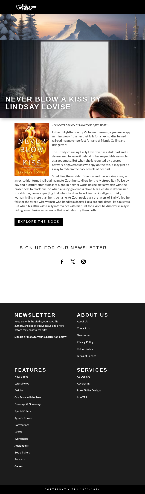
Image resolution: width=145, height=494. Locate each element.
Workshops (21, 439)
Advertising (83, 383)
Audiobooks (21, 445)
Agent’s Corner (23, 418)
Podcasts (19, 459)
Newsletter (83, 335)
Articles (18, 390)
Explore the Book (39, 221)
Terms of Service (86, 356)
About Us (82, 321)
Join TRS (82, 397)
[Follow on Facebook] (61, 262)
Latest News (21, 383)
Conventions (21, 425)
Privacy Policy (85, 342)
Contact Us (83, 328)
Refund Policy (85, 349)
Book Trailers (22, 452)
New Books (21, 376)
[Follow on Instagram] (83, 262)
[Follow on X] (72, 262)
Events (18, 432)
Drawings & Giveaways (28, 404)
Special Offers (22, 411)
